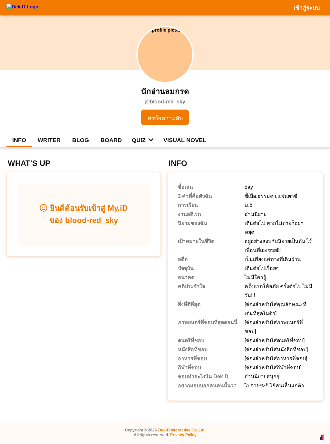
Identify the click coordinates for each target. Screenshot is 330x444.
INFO (19, 140)
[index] (22, 7)
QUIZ (139, 140)
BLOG (80, 140)
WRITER (49, 140)
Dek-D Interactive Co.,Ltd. (181, 430)
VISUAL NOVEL (184, 140)
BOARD (111, 140)
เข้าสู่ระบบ (307, 8)
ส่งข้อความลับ (165, 118)
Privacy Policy (183, 435)
